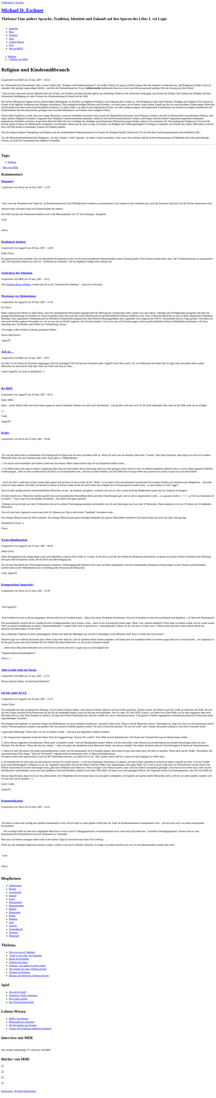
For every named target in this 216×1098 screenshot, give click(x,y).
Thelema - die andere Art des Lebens (27, 965)
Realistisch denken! (13, 241)
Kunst (12, 899)
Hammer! (7, 181)
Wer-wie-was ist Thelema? (22, 952)
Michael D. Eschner (22, 10)
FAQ (11, 45)
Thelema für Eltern (18, 962)
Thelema (13, 35)
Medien (12, 909)
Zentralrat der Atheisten (16, 273)
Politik (12, 915)
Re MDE (7, 388)
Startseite (13, 28)
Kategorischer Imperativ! (17, 584)
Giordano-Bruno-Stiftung (18, 284)
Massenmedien (16, 905)
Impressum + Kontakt (12, 1091)
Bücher (12, 889)
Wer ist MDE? (16, 48)
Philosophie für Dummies (21, 1022)
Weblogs (12, 56)
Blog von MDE (10, 167)
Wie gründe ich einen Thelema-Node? (28, 969)
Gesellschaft (15, 892)
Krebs (5, 432)
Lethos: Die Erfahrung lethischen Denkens (30, 1028)
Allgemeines (15, 885)
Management (15, 902)
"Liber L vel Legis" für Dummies (25, 955)
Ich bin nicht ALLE (14, 693)
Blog (11, 31)
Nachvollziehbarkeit (14, 540)
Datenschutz (30, 1091)
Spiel (11, 38)
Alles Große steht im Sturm (18, 670)
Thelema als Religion (19, 972)
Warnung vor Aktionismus (18, 296)
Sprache (13, 925)
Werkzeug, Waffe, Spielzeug (23, 995)
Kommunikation (12, 800)
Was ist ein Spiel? (17, 992)
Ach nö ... (7, 351)
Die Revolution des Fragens (23, 1025)
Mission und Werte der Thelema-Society (29, 975)
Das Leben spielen (18, 999)
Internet (12, 895)
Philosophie (15, 912)
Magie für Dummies (19, 959)
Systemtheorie (16, 929)
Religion (12, 162)
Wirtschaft (14, 935)
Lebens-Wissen (16, 42)
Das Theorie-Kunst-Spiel (21, 1002)
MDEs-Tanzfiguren (18, 1018)
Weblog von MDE (18, 59)
